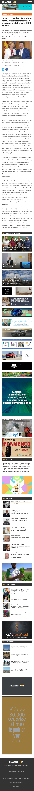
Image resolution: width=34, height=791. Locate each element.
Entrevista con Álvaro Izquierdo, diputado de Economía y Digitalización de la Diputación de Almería (20, 591)
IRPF (25, 37)
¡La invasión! (14, 503)
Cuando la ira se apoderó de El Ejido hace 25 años (18, 466)
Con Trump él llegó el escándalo (20, 537)
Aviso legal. (16, 786)
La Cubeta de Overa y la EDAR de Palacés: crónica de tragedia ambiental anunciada (20, 556)
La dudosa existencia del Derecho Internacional (20, 546)
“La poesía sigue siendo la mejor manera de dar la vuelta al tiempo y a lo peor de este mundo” (20, 606)
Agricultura (6, 37)
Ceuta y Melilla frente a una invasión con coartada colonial (19, 512)
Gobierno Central (19, 37)
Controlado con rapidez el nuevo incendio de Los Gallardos (19, 670)
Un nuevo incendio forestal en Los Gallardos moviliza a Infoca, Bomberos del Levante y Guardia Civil (20, 648)
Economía (11, 37)
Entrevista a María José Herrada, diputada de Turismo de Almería (20, 598)
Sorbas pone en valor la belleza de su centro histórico (20, 613)
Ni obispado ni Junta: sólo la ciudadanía (19, 521)
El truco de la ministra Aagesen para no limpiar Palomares (20, 529)
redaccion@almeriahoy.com (16, 782)
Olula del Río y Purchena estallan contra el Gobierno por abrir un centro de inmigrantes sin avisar (20, 662)
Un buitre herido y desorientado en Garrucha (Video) (19, 655)
